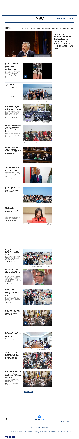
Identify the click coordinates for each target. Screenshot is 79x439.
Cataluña (38, 28)
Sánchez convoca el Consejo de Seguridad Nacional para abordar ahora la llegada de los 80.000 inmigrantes (12, 355)
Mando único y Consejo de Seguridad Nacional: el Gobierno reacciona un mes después (13, 189)
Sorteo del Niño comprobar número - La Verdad (42, 432)
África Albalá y (7, 383)
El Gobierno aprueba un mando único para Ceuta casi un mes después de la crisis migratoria (13, 312)
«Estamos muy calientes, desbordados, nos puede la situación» (13, 86)
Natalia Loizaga (9, 96)
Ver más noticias (28, 391)
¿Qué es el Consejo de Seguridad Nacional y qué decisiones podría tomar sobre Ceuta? (13, 334)
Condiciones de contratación (35, 427)
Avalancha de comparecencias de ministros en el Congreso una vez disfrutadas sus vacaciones (12, 210)
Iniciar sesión (70, 18)
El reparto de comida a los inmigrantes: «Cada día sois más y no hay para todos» (13, 252)
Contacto (22, 425)
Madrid (34, 28)
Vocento (11, 425)
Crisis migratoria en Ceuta (43, 24)
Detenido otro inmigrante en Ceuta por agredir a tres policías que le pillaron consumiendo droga (13, 128)
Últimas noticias (53, 431)
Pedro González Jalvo (14, 383)
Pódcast (52, 432)
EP (5, 302)
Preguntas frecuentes (29, 432)
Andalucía (42, 28)
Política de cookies (36, 425)
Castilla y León (29, 28)
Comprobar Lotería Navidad (27, 431)
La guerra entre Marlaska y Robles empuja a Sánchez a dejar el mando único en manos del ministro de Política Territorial (13, 151)
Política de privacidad (28, 425)
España (8, 27)
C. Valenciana (47, 28)
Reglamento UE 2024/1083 (64, 425)
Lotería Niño (19, 431)
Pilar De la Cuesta (8, 220)
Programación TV (47, 431)
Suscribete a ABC (61, 18)
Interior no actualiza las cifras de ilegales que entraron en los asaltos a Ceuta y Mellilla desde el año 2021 (63, 41)
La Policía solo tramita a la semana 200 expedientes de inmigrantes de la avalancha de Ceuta (12, 66)
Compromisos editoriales (45, 427)
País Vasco (53, 28)
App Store (63, 421)
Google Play (70, 421)
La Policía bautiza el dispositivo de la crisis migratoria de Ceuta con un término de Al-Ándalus (13, 107)
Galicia (57, 28)
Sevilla (41, 20)
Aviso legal (50, 425)
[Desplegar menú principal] (6, 18)
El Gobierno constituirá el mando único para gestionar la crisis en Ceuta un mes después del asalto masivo (13, 374)
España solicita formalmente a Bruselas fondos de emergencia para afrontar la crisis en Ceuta (12, 292)
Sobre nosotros (17, 425)
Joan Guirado (7, 162)
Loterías (59, 431)
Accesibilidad (56, 425)
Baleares (72, 28)
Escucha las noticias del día (66, 431)
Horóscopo (41, 431)
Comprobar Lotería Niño (12, 431)
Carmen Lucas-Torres (9, 283)
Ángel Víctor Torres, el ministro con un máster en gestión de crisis (12, 169)
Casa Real (24, 28)
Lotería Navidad (35, 431)
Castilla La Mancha (63, 28)
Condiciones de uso (44, 425)
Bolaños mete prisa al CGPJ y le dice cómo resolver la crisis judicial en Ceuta (12, 272)
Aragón (68, 28)
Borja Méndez (7, 79)
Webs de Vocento (70, 436)
